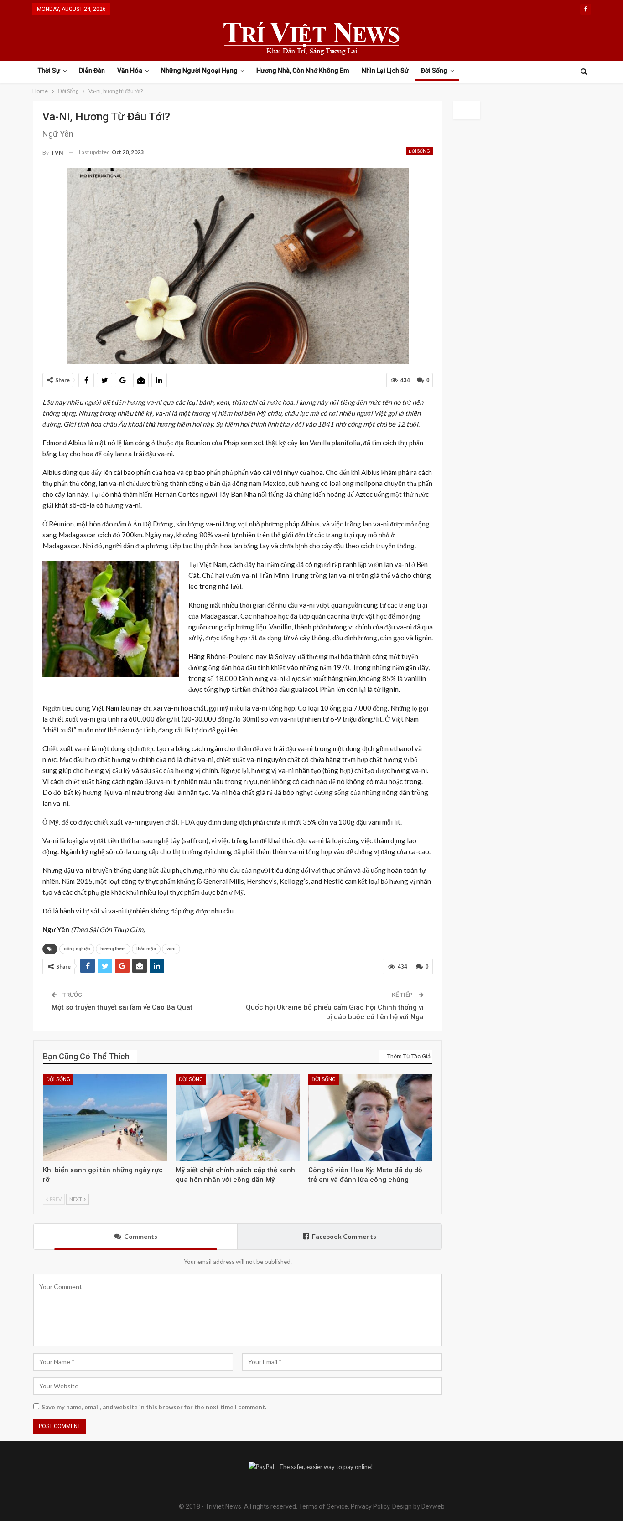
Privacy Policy (370, 1506)
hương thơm (113, 948)
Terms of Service (323, 1506)
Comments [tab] (140, 1236)
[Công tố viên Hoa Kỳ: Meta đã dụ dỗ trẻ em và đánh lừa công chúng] (370, 1117)
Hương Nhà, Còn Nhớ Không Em (302, 70)
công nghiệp (77, 948)
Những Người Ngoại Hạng (199, 70)
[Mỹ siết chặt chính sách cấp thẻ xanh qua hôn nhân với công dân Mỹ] (238, 1117)
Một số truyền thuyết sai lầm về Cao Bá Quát (122, 1007)
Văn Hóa (129, 70)
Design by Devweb (418, 1506)
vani (171, 948)
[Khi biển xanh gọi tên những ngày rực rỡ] (105, 1117)
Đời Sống (434, 70)
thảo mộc (146, 948)
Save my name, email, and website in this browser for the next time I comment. (154, 1407)
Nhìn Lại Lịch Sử (385, 70)
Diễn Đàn (92, 70)
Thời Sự (49, 70)
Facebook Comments (344, 1236)
